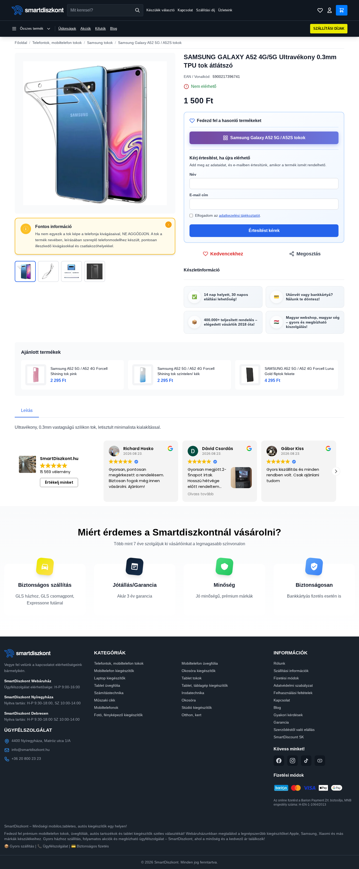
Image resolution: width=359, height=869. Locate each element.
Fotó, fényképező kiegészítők (118, 715)
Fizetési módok (286, 678)
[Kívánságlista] (320, 10)
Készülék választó (160, 10)
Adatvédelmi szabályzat (293, 685)
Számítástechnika (109, 693)
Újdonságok (67, 29)
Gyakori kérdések (288, 715)
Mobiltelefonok (106, 707)
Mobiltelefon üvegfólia (200, 663)
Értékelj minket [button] (59, 482)
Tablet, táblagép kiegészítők (205, 685)
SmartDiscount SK (289, 737)
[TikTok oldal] (306, 760)
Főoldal (21, 43)
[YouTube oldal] (320, 760)
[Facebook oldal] (279, 760)
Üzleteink (225, 10)
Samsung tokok (100, 43)
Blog (113, 29)
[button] (336, 471)
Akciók (85, 29)
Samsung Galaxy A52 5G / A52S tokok (150, 43)
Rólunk (279, 663)
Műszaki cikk (104, 700)
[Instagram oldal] (292, 760)
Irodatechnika (193, 693)
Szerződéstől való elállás (294, 729)
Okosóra (189, 700)
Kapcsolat (185, 10)
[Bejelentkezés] (329, 10)
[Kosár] (341, 10)
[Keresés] (137, 10)
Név (192, 174)
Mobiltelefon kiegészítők (114, 671)
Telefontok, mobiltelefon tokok (57, 43)
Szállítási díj (205, 10)
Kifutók (100, 29)
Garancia (281, 722)
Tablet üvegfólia (107, 685)
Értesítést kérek (264, 230)
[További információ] (168, 224)
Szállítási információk (291, 671)
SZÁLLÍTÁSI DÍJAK (328, 29)
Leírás (27, 410)
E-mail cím (198, 195)
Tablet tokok (192, 678)
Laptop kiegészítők (109, 678)
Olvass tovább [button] (201, 494)
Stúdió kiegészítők (197, 707)
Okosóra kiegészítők (199, 671)
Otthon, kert (191, 715)
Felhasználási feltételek (293, 693)
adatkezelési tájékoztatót (239, 215)
